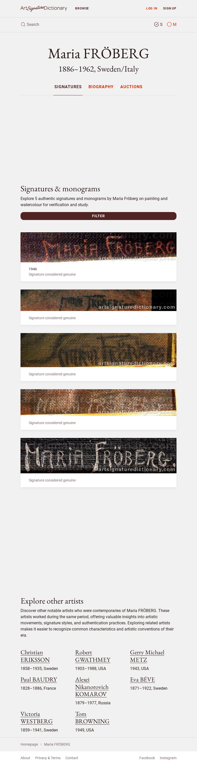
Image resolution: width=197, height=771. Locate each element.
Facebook (147, 758)
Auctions (131, 87)
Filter (98, 216)
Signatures (68, 87)
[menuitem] (67, 86)
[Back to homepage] (44, 8)
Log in (151, 8)
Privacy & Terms (48, 758)
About (25, 758)
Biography (101, 87)
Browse (82, 8)
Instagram (168, 758)
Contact (71, 758)
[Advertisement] (98, 135)
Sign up (169, 8)
